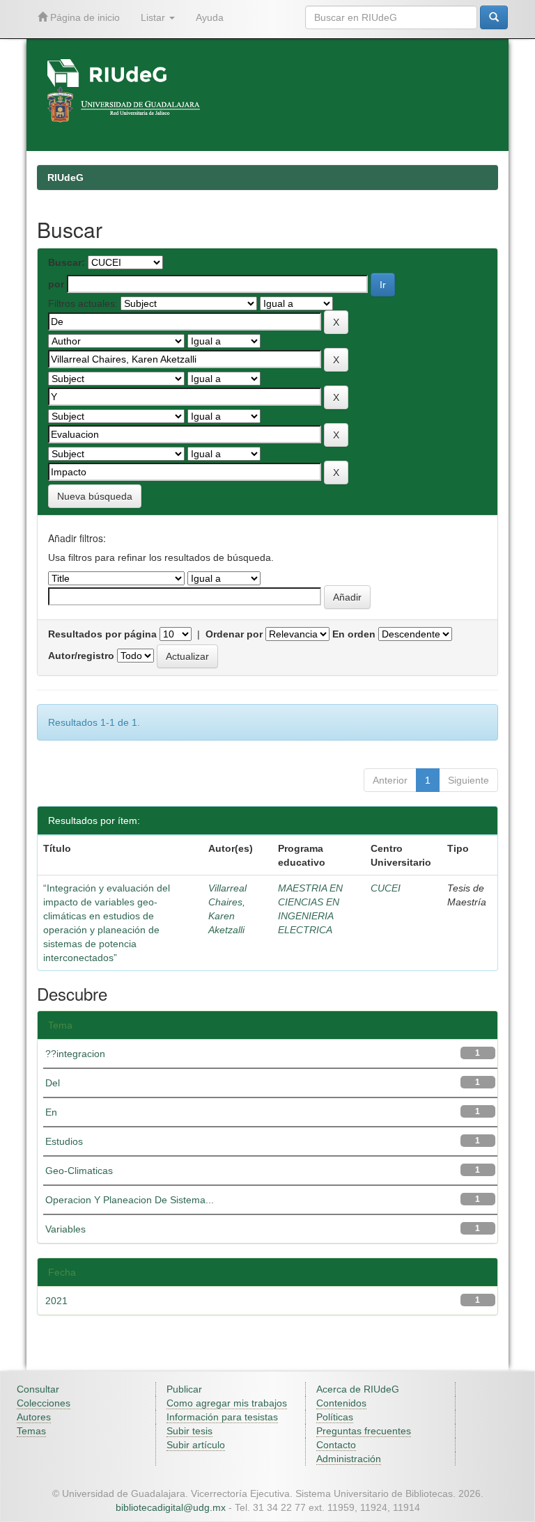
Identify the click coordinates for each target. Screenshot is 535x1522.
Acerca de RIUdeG (357, 1389)
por (56, 284)
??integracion (75, 1053)
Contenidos (341, 1403)
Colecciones (43, 1403)
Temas (31, 1430)
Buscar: (66, 262)
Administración (348, 1458)
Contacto (336, 1444)
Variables (65, 1229)
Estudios (64, 1141)
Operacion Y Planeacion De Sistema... (129, 1199)
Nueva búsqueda (94, 496)
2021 (56, 1300)
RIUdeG (65, 177)
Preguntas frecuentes (363, 1430)
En (51, 1112)
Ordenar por (234, 634)
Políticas (334, 1416)
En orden (353, 634)
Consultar (38, 1389)
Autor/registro (81, 655)
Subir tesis (189, 1430)
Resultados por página (102, 634)
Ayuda (210, 17)
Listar (154, 17)
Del (52, 1082)
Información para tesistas (222, 1416)
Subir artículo (195, 1444)
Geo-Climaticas (79, 1170)
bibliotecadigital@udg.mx (171, 1507)
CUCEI (386, 888)
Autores (34, 1416)
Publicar (184, 1389)
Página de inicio (83, 17)
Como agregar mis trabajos (226, 1403)
